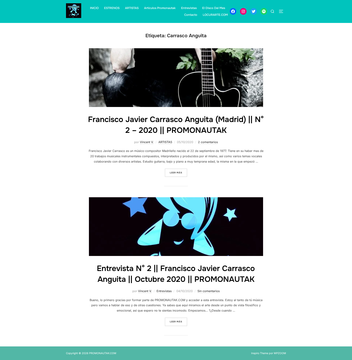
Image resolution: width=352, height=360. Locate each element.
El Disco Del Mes (213, 8)
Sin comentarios (208, 291)
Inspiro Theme (259, 353)
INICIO (94, 8)
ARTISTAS (132, 8)
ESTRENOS (112, 8)
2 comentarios (208, 142)
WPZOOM (280, 353)
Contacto (190, 15)
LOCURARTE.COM (215, 15)
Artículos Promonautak (160, 8)
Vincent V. (147, 142)
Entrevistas (189, 8)
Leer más (178, 172)
